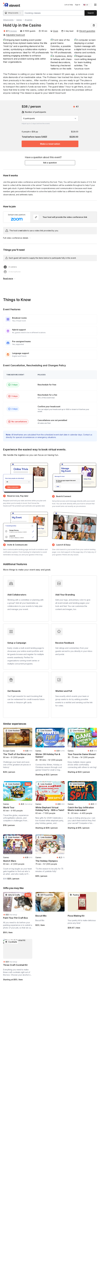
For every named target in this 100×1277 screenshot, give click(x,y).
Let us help (68, 5)
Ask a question (50, 163)
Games (19, 20)
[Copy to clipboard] (94, 25)
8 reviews (13, 31)
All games (28, 20)
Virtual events (8, 20)
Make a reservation (50, 144)
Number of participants (35, 112)
